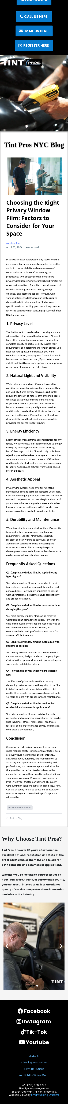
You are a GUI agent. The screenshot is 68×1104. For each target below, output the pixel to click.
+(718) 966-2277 (35, 1085)
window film (13, 243)
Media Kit (34, 1056)
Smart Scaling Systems (45, 1095)
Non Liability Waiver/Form (34, 1075)
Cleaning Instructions (34, 1062)
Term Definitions (34, 1069)
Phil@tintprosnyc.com (35, 1088)
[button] (64, 63)
